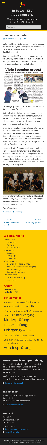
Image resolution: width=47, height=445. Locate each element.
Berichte (8, 212)
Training (37, 339)
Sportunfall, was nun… (16, 272)
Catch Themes (35, 442)
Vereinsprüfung (18, 347)
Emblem (20, 311)
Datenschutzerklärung (16, 277)
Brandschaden (11, 306)
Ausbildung (8, 302)
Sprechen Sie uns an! (14, 383)
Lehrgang (18, 212)
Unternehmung (12, 343)
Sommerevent (28, 336)
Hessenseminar (36, 311)
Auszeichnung (19, 302)
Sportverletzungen (14, 269)
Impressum (11, 280)
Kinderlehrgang (24, 315)
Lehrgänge (11, 255)
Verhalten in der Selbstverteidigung (21, 266)
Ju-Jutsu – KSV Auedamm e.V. (26, 440)
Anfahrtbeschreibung (14, 404)
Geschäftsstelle (13, 247)
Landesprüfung (15, 324)
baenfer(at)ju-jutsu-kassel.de (17, 429)
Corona (23, 306)
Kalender (10, 253)
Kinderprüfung (16, 319)
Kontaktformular (12, 432)
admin (24, 39)
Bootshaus (32, 302)
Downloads (11, 258)
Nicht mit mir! (26, 331)
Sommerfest (10, 339)
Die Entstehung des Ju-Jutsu (18, 264)
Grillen (27, 310)
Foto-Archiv (11, 242)
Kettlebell (8, 315)
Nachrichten (9, 292)
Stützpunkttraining (24, 340)
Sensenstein (13, 335)
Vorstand (10, 245)
